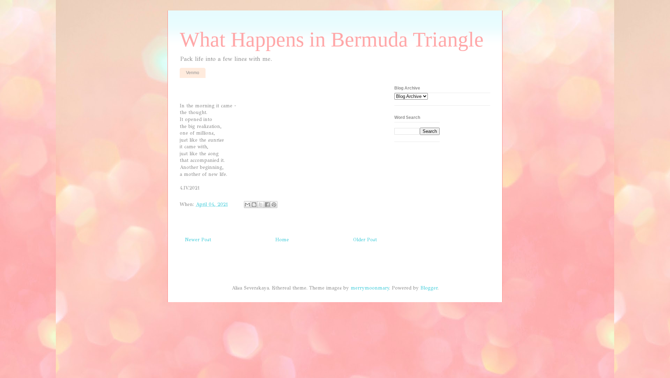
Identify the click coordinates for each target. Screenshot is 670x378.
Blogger (429, 288)
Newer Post (198, 240)
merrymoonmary (370, 288)
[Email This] (247, 204)
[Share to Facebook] (267, 204)
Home (282, 240)
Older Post (365, 240)
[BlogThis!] (254, 204)
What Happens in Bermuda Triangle (332, 39)
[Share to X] (260, 204)
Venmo (192, 72)
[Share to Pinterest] (273, 204)
